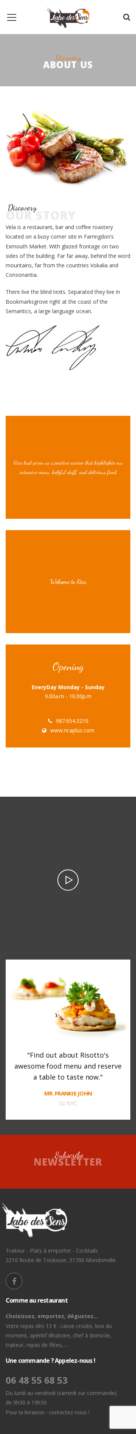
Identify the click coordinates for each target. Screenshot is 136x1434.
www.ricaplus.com (72, 730)
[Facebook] (14, 1281)
